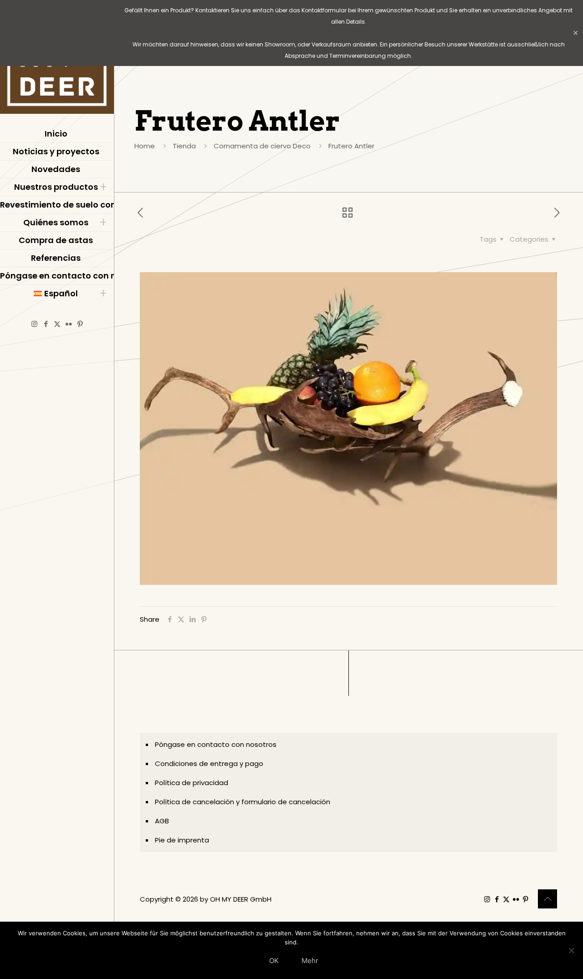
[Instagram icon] (34, 324)
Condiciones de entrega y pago (209, 763)
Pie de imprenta (182, 840)
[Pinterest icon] (80, 324)
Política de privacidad (191, 782)
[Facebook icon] (45, 324)
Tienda (184, 146)
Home (144, 146)
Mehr (310, 960)
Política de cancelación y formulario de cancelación (242, 802)
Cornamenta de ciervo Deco (262, 146)
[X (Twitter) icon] (57, 324)
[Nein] (571, 950)
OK (274, 960)
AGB (162, 821)
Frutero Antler (351, 146)
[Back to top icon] (547, 898)
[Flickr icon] (68, 324)
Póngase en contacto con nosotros (215, 744)
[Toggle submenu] (103, 187)
